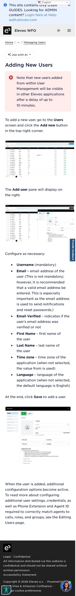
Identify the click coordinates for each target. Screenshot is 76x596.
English (46, 2)
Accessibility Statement (19, 574)
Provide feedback (73, 250)
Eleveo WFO (25, 30)
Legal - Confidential (16, 556)
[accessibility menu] (6, 590)
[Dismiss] (69, 4)
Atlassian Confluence (37, 586)
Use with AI (20, 54)
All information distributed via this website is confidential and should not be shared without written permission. (35, 565)
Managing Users (35, 42)
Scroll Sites (11, 586)
